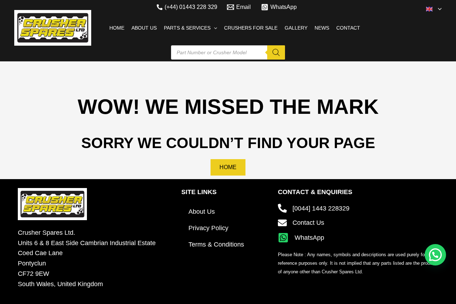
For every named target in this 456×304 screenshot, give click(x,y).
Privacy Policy (208, 228)
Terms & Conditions (216, 244)
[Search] (276, 52)
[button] (438, 9)
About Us (201, 211)
